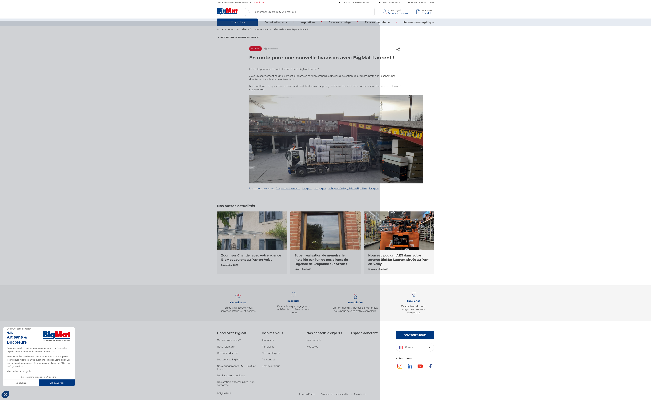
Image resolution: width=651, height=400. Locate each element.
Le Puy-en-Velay (337, 188)
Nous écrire (258, 2)
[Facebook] (430, 367)
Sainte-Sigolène (357, 188)
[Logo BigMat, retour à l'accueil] (227, 12)
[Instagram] (399, 367)
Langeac (307, 188)
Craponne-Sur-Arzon (288, 188)
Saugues (374, 188)
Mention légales (307, 394)
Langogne (320, 188)
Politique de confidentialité (334, 394)
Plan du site (360, 394)
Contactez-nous (414, 335)
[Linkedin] (409, 367)
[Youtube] (420, 367)
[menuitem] (275, 22)
